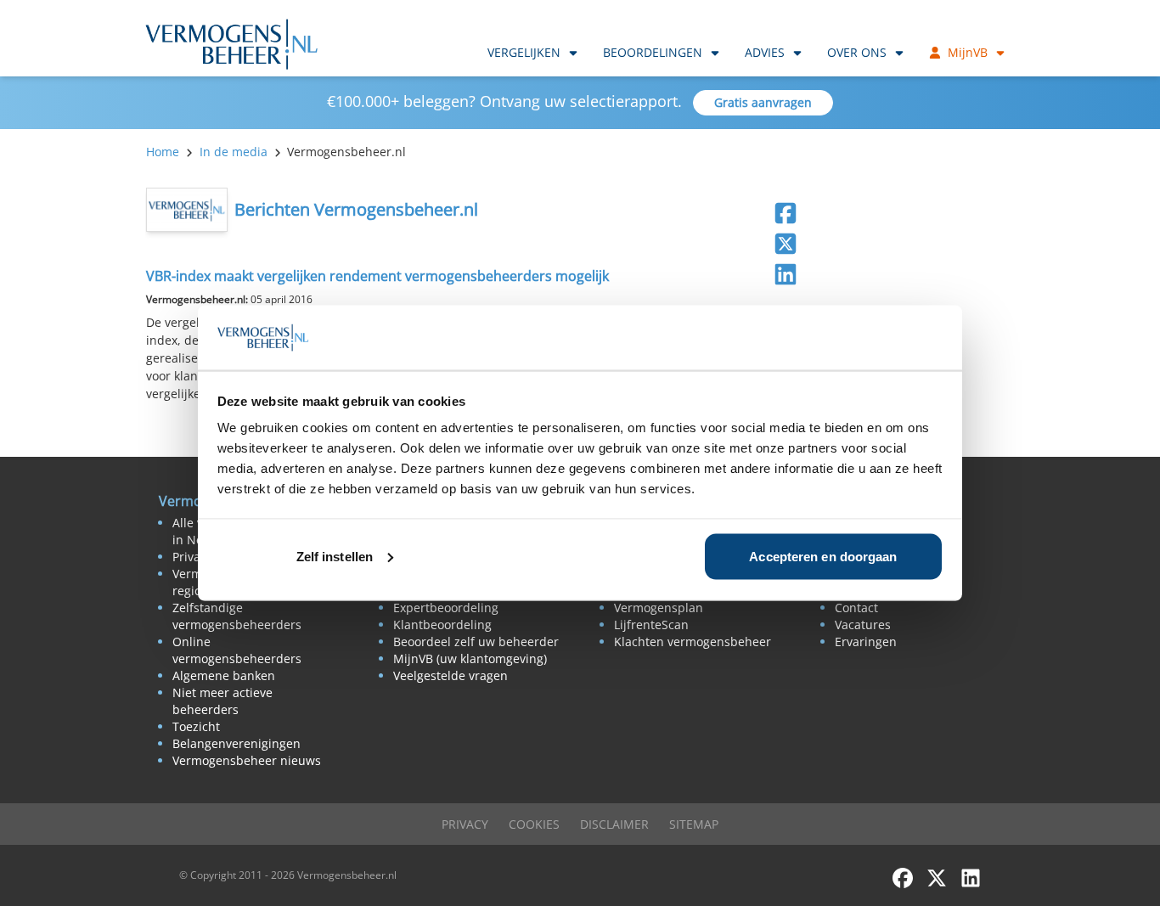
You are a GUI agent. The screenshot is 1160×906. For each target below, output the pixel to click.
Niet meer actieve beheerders (222, 700)
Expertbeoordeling (445, 607)
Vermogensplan (658, 607)
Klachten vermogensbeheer (692, 641)
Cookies (534, 824)
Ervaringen (866, 641)
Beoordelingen (652, 52)
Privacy (465, 824)
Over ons (857, 52)
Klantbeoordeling (442, 624)
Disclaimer (614, 824)
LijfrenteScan (651, 624)
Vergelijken (523, 52)
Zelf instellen (334, 556)
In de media (233, 151)
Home (162, 151)
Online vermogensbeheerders (236, 650)
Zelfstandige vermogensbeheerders (236, 616)
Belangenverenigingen (236, 743)
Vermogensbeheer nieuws (246, 760)
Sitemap (693, 824)
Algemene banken (223, 675)
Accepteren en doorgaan (823, 556)
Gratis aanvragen (763, 102)
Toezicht (196, 726)
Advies (765, 52)
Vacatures (863, 624)
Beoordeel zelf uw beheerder (476, 641)
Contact (856, 607)
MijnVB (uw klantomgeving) (470, 658)
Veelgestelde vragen (450, 675)
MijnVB (968, 52)
